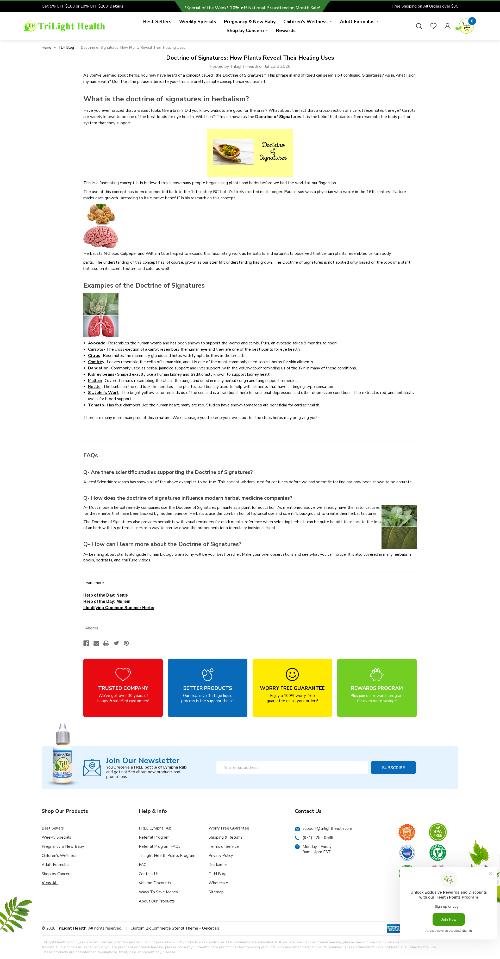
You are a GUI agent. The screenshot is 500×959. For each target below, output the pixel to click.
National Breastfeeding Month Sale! (284, 8)
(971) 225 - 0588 (318, 837)
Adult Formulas (357, 21)
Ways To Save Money (158, 892)
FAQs (143, 864)
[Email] (96, 643)
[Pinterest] (126, 643)
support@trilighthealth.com (327, 828)
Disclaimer (218, 864)
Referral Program (154, 837)
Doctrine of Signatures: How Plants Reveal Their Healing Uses (250, 58)
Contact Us (149, 873)
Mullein (95, 380)
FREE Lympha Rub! (155, 828)
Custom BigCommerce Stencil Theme (164, 928)
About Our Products (157, 901)
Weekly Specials (197, 21)
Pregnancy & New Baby (250, 21)
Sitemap (216, 892)
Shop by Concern (245, 30)
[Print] (106, 643)
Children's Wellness (305, 21)
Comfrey (96, 362)
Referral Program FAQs (159, 846)
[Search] (419, 26)
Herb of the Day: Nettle (105, 595)
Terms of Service (224, 846)
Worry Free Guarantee (229, 828)
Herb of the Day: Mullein (106, 601)
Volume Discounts (155, 883)
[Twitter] (116, 643)
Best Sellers (157, 21)
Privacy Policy (221, 855)
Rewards (286, 30)
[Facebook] (86, 643)
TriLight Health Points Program (167, 855)
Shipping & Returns (225, 837)
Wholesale (218, 883)
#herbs (91, 628)
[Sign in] (448, 26)
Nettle (94, 386)
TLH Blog (218, 873)
